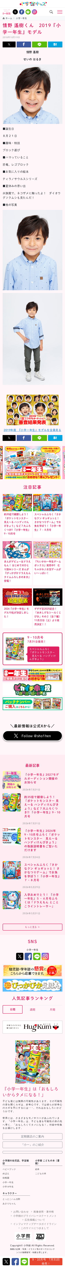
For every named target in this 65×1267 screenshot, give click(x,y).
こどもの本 (40, 1173)
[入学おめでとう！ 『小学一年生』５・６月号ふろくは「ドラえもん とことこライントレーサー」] (12, 900)
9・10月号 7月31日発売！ (46, 1261)
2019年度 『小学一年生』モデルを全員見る (32, 430)
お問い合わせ (21, 1211)
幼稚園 (6, 1178)
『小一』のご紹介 (32, 1144)
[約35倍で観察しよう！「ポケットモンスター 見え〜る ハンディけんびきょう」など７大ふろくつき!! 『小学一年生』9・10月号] (12, 802)
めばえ (6, 1173)
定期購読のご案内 (32, 1136)
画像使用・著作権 (43, 1211)
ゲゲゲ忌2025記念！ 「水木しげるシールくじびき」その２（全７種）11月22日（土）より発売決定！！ (47, 616)
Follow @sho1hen (36, 736)
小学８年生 (8, 1186)
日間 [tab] (12, 1009)
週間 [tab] (32, 1009)
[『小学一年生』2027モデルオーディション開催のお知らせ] (12, 780)
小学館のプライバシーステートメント (35, 1215)
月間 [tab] (52, 1009)
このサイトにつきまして (35, 1228)
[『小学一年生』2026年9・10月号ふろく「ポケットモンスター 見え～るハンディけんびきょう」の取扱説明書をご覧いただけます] (12, 836)
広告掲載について (35, 1219)
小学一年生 (8, 1182)
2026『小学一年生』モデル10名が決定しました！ (16, 613)
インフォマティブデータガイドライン (35, 1224)
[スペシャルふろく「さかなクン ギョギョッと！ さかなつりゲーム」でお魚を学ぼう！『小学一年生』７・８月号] (12, 870)
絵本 (37, 1169)
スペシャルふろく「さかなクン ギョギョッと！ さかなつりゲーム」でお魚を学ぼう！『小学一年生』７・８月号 (47, 522)
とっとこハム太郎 (11, 1199)
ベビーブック (9, 1169)
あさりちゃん (9, 1203)
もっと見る (32, 927)
